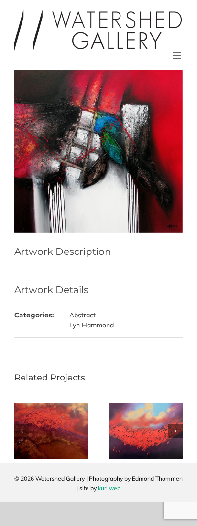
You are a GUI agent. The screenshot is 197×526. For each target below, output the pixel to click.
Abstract (82, 315)
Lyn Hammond (91, 325)
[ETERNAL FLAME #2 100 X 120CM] (146, 407)
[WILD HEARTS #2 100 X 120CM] (51, 407)
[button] (21, 431)
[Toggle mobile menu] (178, 56)
